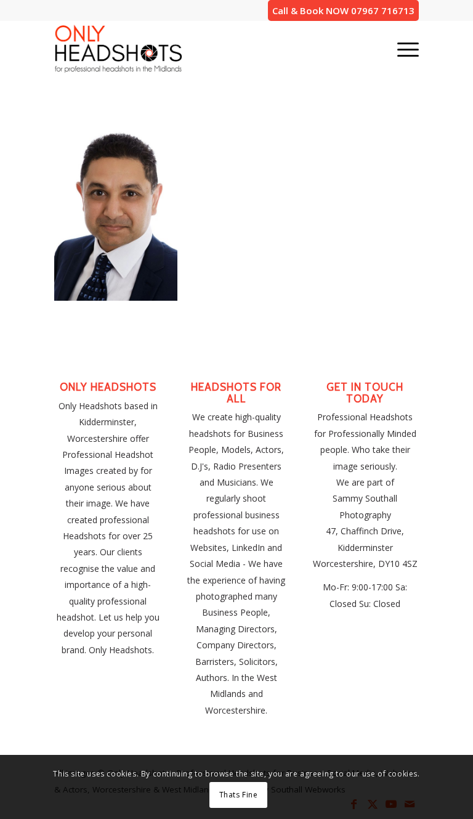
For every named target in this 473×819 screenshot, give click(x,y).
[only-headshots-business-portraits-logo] (118, 48)
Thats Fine (238, 794)
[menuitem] (402, 48)
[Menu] (402, 48)
